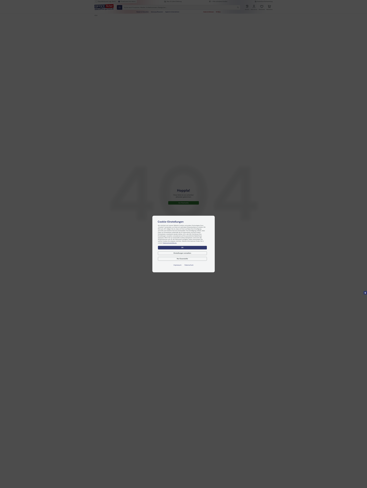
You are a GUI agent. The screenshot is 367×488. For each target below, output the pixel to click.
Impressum (177, 265)
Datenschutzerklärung (170, 243)
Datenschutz (189, 265)
